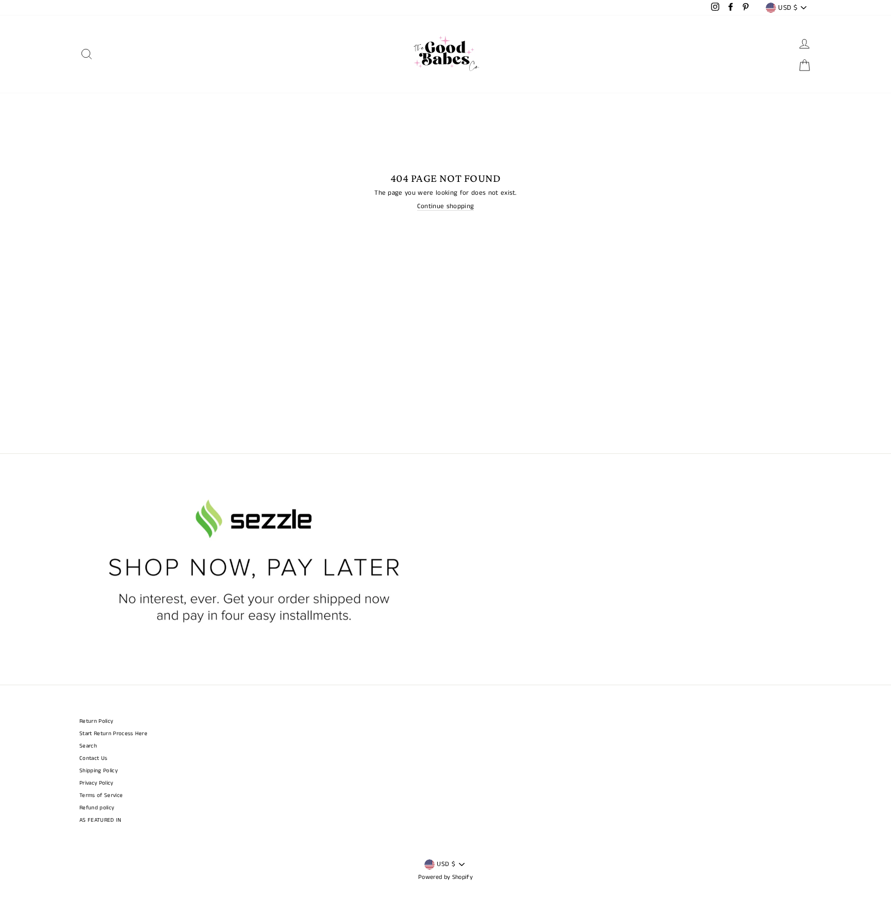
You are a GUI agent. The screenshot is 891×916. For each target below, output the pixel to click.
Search (88, 746)
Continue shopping (445, 206)
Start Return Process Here (113, 734)
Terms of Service (101, 795)
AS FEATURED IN (100, 820)
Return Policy (96, 721)
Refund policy (96, 808)
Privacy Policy (96, 783)
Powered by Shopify (445, 877)
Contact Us (93, 758)
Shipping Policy (98, 771)
